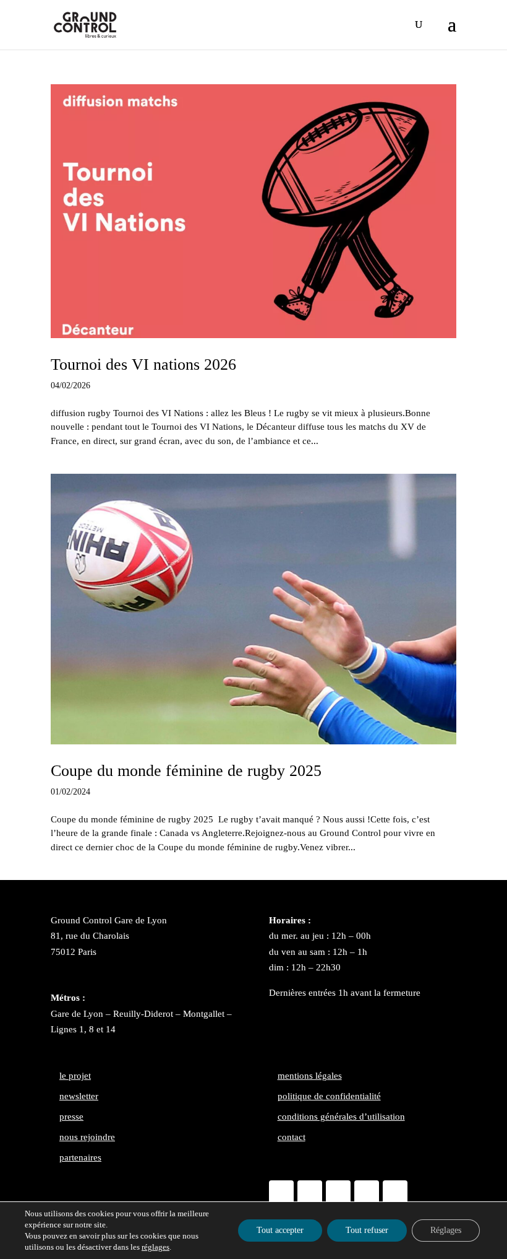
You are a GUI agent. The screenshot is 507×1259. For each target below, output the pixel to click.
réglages (155, 1247)
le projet (75, 1076)
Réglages (445, 1230)
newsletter (78, 1096)
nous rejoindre (87, 1137)
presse (71, 1117)
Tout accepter (280, 1230)
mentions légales (310, 1076)
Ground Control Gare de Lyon (109, 920)
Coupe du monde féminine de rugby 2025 (186, 771)
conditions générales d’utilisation (341, 1117)
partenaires (80, 1157)
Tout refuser (367, 1230)
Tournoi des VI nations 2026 (143, 364)
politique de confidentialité (329, 1096)
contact (291, 1137)
